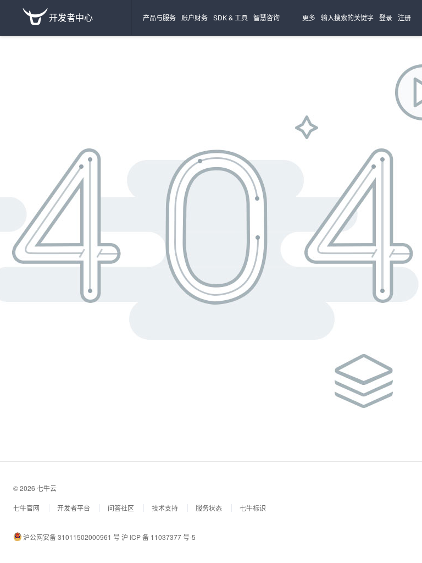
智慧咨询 (266, 17)
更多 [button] (308, 17)
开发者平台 (73, 507)
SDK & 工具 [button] (230, 17)
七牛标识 (253, 507)
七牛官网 (26, 507)
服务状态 (209, 507)
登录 (385, 17)
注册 (404, 17)
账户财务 (194, 17)
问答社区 (121, 507)
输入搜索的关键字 (347, 17)
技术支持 (165, 507)
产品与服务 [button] (159, 17)
